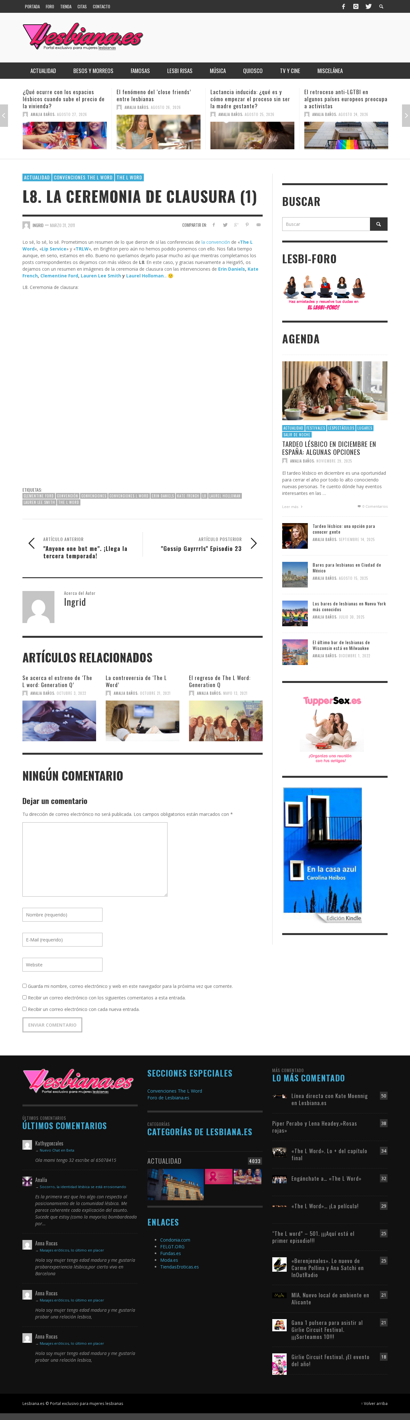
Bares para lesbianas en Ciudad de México (347, 567)
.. (165, 276)
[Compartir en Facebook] (213, 224)
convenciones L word (129, 495)
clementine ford (39, 495)
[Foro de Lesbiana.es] (324, 292)
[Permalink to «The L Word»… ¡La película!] (279, 1206)
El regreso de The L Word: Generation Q (219, 681)
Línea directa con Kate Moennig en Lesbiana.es (329, 1099)
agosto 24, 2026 (260, 114)
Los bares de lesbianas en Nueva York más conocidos (349, 606)
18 (383, 1357)
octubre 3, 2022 (71, 693)
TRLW (82, 249)
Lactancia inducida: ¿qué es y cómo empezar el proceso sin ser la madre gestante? (156, 99)
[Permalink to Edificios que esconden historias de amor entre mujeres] (175, 1181)
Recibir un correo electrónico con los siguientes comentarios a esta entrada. (107, 998)
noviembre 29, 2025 (334, 460)
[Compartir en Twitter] (225, 224)
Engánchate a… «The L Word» (326, 1178)
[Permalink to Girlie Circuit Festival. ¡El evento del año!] (279, 1364)
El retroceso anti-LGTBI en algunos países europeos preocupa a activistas (252, 99)
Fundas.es (170, 1253)
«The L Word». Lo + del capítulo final (329, 1154)
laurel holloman (225, 495)
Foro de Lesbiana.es (168, 1098)
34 (383, 1151)
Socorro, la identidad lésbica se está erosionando (83, 1186)
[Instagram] (356, 6)
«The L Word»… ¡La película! (325, 1206)
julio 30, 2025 (352, 617)
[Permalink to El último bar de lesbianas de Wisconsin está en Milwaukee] (295, 652)
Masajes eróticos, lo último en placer (72, 1250)
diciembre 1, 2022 (354, 656)
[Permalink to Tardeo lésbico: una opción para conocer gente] (295, 535)
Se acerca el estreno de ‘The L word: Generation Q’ (57, 681)
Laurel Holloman (145, 276)
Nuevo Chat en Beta (57, 1150)
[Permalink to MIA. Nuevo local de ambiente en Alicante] (279, 1295)
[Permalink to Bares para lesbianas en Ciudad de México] (295, 574)
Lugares (364, 428)
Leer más (290, 506)
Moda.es (169, 1260)
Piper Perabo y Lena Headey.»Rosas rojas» (314, 1126)
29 (383, 1206)
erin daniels (163, 495)
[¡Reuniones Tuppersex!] (332, 729)
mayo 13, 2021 (235, 693)
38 (383, 1123)
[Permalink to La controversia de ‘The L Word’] (142, 718)
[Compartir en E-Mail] (258, 224)
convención (67, 495)
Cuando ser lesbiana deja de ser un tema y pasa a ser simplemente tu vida (345, 99)
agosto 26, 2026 (72, 107)
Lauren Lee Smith (101, 276)
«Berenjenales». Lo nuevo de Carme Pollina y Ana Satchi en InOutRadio (327, 1268)
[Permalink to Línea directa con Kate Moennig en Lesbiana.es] (279, 1096)
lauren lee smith (39, 502)
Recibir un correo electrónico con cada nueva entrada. (84, 1009)
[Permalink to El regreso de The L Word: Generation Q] (226, 718)
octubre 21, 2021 (155, 693)
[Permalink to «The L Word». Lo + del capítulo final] (279, 1152)
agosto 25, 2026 (166, 114)
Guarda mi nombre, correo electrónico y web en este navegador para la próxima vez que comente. (130, 986)
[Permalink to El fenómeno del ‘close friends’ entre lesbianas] (65, 132)
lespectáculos (341, 428)
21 (383, 1295)
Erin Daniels (231, 269)
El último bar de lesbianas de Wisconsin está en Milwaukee (341, 645)
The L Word (129, 177)
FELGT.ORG (172, 1247)
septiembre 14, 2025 (357, 539)
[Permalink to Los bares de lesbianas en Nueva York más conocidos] (295, 613)
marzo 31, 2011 (62, 225)
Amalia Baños (42, 107)
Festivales (316, 428)
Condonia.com (175, 1240)
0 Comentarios (375, 506)
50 (383, 1096)
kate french (188, 495)
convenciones (93, 495)
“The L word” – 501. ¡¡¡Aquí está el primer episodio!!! (313, 1236)
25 (383, 1233)
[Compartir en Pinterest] (247, 224)
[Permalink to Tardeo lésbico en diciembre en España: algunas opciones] (335, 390)
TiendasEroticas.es (179, 1267)
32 (383, 1178)
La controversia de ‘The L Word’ (136, 681)
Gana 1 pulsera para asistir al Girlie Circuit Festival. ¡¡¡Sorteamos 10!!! (327, 1329)
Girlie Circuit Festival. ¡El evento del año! (330, 1360)
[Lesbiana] (78, 1081)
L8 (204, 495)
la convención (215, 242)
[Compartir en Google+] (236, 224)
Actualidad (37, 177)
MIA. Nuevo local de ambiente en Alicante (330, 1298)
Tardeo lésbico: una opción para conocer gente (344, 528)
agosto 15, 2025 (353, 578)
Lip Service (54, 249)
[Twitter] (368, 6)
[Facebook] (344, 6)
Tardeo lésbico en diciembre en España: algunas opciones (329, 448)
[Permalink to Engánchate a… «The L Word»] (279, 1178)
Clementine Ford (59, 276)
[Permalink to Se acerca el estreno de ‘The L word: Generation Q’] (59, 718)
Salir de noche (296, 434)
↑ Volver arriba (374, 1403)
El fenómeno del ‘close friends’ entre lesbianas (60, 95)
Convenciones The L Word (83, 177)
